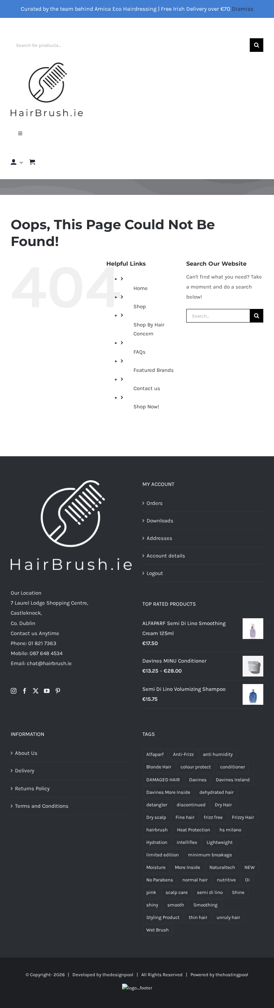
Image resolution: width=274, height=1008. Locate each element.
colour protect (196, 766)
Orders (155, 503)
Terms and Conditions (41, 806)
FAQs (139, 352)
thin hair (198, 917)
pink (151, 892)
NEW (249, 867)
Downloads (160, 520)
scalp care (177, 892)
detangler (156, 804)
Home (140, 288)
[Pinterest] (58, 691)
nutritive (226, 879)
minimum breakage (210, 854)
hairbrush (157, 829)
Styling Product (162, 917)
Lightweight (220, 842)
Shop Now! (146, 406)
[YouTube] (47, 691)
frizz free (213, 817)
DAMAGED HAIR (163, 779)
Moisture (156, 867)
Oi (247, 879)
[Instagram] (13, 691)
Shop (139, 306)
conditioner (232, 766)
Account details (166, 555)
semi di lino (210, 892)
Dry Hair (223, 804)
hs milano (230, 829)
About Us (26, 753)
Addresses (159, 538)
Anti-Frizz (183, 754)
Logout (155, 573)
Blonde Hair (158, 766)
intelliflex (187, 842)
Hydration (156, 842)
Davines (198, 779)
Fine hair (185, 817)
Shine (238, 892)
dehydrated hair (216, 792)
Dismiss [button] (242, 8)
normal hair (195, 879)
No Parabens (159, 879)
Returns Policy (32, 788)
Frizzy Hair (243, 817)
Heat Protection (193, 829)
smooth (175, 905)
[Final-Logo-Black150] (47, 65)
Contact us (146, 388)
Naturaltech (222, 867)
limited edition (162, 854)
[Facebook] (24, 691)
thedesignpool (117, 974)
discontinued (191, 804)
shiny (152, 905)
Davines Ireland (233, 779)
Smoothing (205, 905)
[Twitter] (36, 691)
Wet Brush (157, 930)
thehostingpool (231, 974)
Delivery (24, 770)
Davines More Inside (168, 792)
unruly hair (228, 917)
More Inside (187, 867)
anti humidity (218, 754)
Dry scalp (156, 817)
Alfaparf (155, 754)
